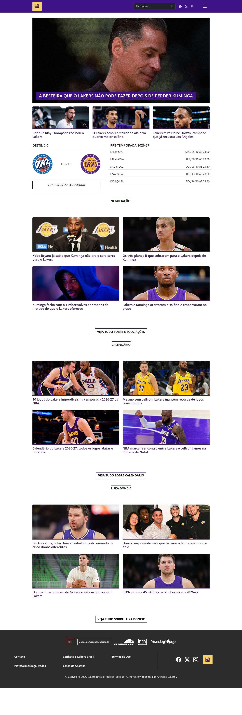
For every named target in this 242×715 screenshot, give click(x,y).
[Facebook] (178, 659)
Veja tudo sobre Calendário (121, 475)
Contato (19, 656)
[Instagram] (195, 659)
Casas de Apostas (74, 666)
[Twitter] (187, 659)
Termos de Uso (121, 656)
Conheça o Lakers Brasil (78, 656)
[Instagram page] (192, 6)
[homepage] (37, 6)
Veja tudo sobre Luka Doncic (121, 619)
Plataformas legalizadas (30, 666)
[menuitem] (178, 659)
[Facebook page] (180, 6)
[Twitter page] (186, 6)
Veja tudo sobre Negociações (121, 332)
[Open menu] (205, 6)
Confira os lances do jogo (66, 185)
